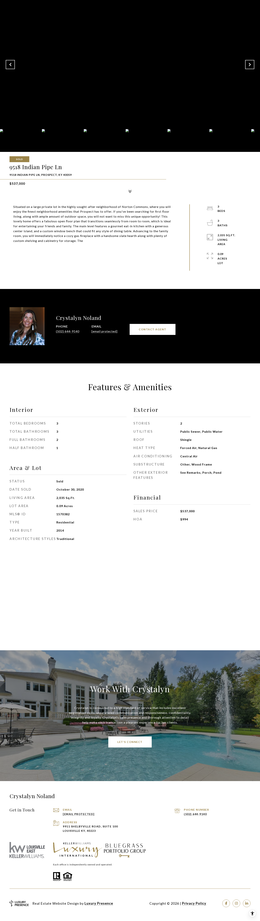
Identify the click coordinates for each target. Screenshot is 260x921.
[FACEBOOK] (226, 903)
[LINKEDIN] (246, 903)
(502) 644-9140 (67, 331)
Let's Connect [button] (130, 741)
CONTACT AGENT (152, 329)
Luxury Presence (99, 903)
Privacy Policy (194, 903)
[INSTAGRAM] (236, 903)
